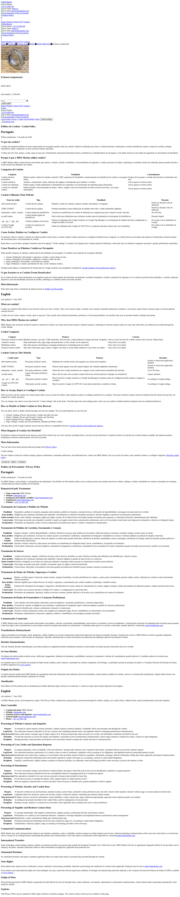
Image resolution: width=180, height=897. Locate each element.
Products (9, 22)
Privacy (14, 119)
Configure (21, 462)
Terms (37, 119)
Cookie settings (46, 119)
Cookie (21, 119)
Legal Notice (6, 119)
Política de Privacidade (54, 289)
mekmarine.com (19, 495)
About (15, 22)
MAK (32, 44)
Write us (15, 9)
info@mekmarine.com (25, 500)
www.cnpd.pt (25, 665)
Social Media (29, 119)
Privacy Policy (51, 447)
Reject (14, 462)
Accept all (5, 462)
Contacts (26, 22)
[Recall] (1, 122)
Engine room (22, 44)
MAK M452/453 (43, 44)
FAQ (21, 22)
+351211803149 (7, 6)
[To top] (8, 122)
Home (3, 22)
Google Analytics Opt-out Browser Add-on (98, 268)
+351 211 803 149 (21, 502)
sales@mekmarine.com (20, 11)
